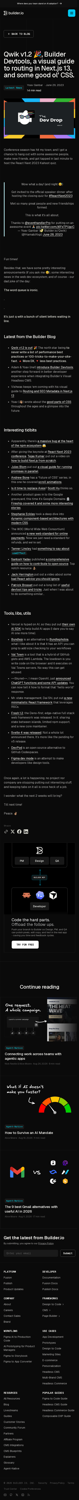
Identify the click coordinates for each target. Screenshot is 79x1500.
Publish (8, 1283)
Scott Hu (54, 488)
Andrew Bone (20, 477)
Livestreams (11, 1410)
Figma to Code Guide (54, 1398)
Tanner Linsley (21, 549)
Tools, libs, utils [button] (17, 613)
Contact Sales (12, 1316)
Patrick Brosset (22, 585)
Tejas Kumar (36, 456)
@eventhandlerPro (38, 223)
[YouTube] (5, 1494)
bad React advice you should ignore (35, 579)
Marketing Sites (51, 1354)
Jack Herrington (22, 574)
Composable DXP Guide (56, 1416)
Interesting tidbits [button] (20, 430)
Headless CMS (51, 1371)
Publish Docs (50, 1289)
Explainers (10, 1456)
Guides (8, 1416)
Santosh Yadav (21, 559)
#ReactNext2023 (61, 196)
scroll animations (50, 482)
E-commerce (50, 1360)
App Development (52, 1337)
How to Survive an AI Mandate (29, 1132)
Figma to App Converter (18, 1361)
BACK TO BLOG (21, 34)
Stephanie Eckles (23, 514)
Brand (7, 1321)
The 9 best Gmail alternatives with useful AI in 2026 (31, 1209)
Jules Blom (18, 467)
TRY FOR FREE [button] (25, 944)
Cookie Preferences (30, 1488)
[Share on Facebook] (19, 831)
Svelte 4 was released (26, 733)
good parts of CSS (59, 402)
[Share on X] (12, 831)
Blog (6, 1404)
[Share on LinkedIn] (26, 831)
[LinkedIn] (22, 1494)
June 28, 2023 (53, 234)
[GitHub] (11, 1494)
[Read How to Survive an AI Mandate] (39, 1098)
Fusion (8, 1277)
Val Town (17, 654)
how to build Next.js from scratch (33, 461)
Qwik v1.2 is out (21, 348)
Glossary (9, 1462)
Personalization (51, 1366)
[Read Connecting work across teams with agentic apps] (39, 1019)
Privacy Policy (45, 1243)
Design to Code (51, 1304)
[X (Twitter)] (16, 1494)
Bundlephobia (58, 639)
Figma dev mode (22, 758)
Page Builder (49, 1316)
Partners (9, 1433)
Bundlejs (17, 639)
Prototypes (49, 1342)
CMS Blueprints (13, 1451)
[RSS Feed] (28, 1494)
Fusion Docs (50, 1283)
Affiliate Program (13, 1439)
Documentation (51, 1277)
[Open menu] (71, 13)
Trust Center (10, 1488)
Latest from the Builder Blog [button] (29, 336)
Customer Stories (14, 1422)
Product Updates (14, 1289)
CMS (45, 1310)
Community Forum (14, 1427)
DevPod (16, 748)
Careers (8, 1310)
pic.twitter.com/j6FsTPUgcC (55, 227)
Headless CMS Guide (54, 1404)
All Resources (12, 1398)
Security (42, 1483)
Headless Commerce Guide (58, 1410)
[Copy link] (6, 831)
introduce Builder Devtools (55, 367)
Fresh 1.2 (17, 713)
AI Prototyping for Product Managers (19, 1348)
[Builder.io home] (14, 13)
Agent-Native (14, 1048)
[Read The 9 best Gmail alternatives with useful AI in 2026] (39, 1172)
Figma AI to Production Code (17, 1338)
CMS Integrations (14, 1445)
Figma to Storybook (16, 1355)
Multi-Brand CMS (52, 1377)
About (7, 1304)
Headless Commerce (54, 1383)
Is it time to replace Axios (28, 488)
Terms (70, 1483)
